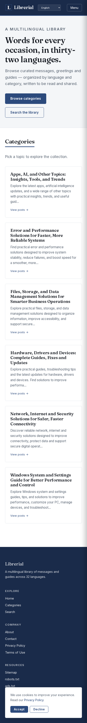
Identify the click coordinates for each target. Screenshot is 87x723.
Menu (74, 7)
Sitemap (11, 672)
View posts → (19, 209)
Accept (19, 709)
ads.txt (10, 686)
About (9, 632)
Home (9, 598)
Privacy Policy (15, 645)
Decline (39, 709)
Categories (13, 605)
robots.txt (12, 679)
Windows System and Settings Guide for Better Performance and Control (41, 479)
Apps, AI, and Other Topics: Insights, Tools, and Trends (38, 176)
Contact (10, 639)
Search (10, 612)
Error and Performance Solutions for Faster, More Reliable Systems (36, 235)
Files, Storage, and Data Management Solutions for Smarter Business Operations (40, 296)
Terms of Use (15, 652)
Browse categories (25, 99)
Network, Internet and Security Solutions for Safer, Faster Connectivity (42, 418)
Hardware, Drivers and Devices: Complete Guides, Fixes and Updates (43, 357)
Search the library (24, 112)
